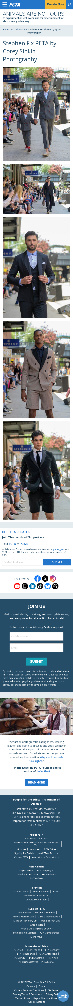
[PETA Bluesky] (47, 586)
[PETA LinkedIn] (32, 586)
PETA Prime (50, 849)
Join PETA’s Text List (48, 853)
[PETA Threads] (55, 586)
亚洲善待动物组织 (28, 962)
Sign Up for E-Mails (24, 853)
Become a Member (45, 912)
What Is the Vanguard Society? (36, 928)
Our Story (30, 838)
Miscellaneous (18, 29)
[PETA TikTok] (40, 586)
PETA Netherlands (25, 954)
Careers (43, 838)
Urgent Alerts (26, 870)
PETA (12, 544)
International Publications (45, 857)
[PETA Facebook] (37, 578)
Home (6, 29)
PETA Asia (53, 958)
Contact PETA (21, 857)
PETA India (20, 958)
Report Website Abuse (45, 998)
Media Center (22, 891)
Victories (21, 849)
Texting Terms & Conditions (27, 994)
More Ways (36, 936)
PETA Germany (51, 950)
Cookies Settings (36, 1002)
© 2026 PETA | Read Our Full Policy (36, 982)
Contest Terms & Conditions (29, 990)
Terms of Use (22, 998)
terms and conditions (36, 674)
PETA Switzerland (48, 954)
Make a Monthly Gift (23, 916)
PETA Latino (47, 962)
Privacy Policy (53, 994)
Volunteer (35, 849)
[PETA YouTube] (17, 586)
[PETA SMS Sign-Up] (25, 586)
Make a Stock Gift (50, 920)
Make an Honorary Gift (25, 920)
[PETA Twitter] (45, 578)
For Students (49, 874)
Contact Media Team (36, 899)
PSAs (55, 891)
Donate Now (24, 912)
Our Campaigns (45, 870)
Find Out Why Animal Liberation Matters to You (36, 843)
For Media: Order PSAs (36, 895)
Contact (43, 986)
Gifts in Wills (36, 924)
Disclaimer (53, 990)
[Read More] (36, 743)
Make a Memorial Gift (49, 916)
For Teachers (36, 878)
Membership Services (24, 932)
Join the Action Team (27, 874)
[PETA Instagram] (53, 578)
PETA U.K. (18, 950)
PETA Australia (36, 958)
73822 (24, 544)
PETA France (33, 950)
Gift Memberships (50, 932)
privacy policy (10, 684)
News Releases (41, 891)
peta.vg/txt (58, 549)
